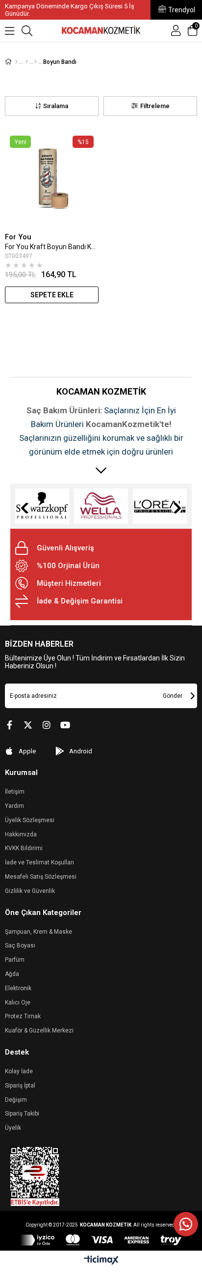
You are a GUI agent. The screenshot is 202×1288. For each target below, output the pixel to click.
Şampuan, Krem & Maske (38, 931)
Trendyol (181, 10)
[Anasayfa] (16, 62)
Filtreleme (155, 106)
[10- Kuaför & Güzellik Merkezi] (26, 62)
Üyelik (13, 1127)
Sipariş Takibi (22, 1113)
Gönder (172, 695)
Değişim (16, 1099)
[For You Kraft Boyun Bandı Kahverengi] (52, 179)
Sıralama (55, 106)
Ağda (12, 974)
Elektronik (18, 988)
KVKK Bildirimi (24, 848)
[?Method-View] (101, 1240)
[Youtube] (65, 725)
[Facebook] (9, 725)
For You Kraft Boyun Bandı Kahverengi (52, 247)
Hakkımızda (21, 834)
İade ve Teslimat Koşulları (39, 862)
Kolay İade (19, 1071)
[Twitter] (28, 725)
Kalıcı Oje (17, 1002)
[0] (196, 35)
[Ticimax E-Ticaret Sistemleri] (101, 1261)
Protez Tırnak (23, 1016)
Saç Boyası (20, 945)
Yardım (14, 805)
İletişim (15, 791)
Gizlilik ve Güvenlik (30, 890)
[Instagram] (46, 725)
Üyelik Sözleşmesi (29, 820)
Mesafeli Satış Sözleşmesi (40, 876)
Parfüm (15, 959)
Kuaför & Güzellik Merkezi (39, 1030)
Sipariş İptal (20, 1085)
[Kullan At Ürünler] (35, 62)
